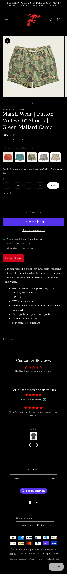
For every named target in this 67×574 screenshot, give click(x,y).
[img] (33, 394)
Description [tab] (13, 258)
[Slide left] (26, 103)
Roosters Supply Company (31, 549)
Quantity (7, 193)
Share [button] (9, 339)
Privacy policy (36, 559)
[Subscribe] (53, 478)
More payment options (33, 230)
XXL (53, 185)
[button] (7, 19)
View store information (20, 248)
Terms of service (18, 559)
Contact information (30, 553)
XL (41, 186)
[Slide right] (41, 103)
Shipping (7, 139)
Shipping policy (51, 553)
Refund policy (54, 559)
